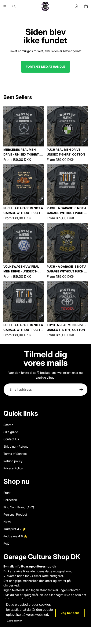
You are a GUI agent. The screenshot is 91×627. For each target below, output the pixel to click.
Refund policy (12, 461)
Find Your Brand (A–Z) (18, 507)
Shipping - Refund (16, 446)
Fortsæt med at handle (45, 66)
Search (8, 424)
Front (7, 492)
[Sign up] (81, 389)
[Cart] (86, 6)
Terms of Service (15, 453)
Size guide (10, 432)
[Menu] (5, 6)
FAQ (6, 543)
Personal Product (15, 514)
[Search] (14, 6)
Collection (10, 500)
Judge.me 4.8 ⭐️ (15, 536)
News (7, 521)
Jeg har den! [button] (70, 613)
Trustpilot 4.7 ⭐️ (14, 529)
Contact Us (11, 439)
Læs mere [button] (14, 620)
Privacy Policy (13, 468)
